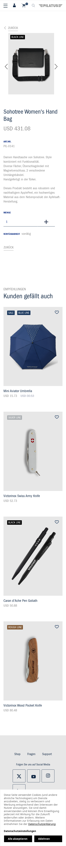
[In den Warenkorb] (46, 221)
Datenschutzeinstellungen (20, 831)
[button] (6, 67)
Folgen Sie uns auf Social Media (33, 764)
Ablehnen (44, 838)
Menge (7, 212)
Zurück (13, 28)
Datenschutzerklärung (42, 824)
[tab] (14, 5)
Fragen (31, 754)
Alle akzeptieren (17, 838)
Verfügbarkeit (11, 234)
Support (47, 754)
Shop (17, 754)
